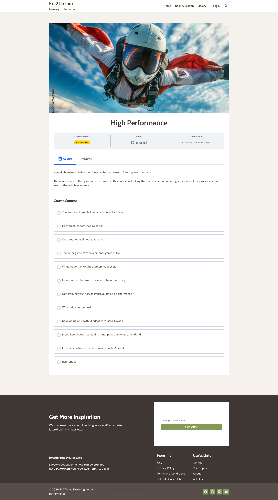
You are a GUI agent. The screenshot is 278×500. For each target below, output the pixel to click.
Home (167, 6)
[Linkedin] (219, 491)
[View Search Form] (226, 6)
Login (216, 6)
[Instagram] (212, 491)
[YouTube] (226, 491)
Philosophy (200, 468)
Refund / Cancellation (170, 479)
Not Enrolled (82, 142)
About (197, 473)
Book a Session (184, 6)
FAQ (159, 462)
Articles (198, 479)
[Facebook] (205, 491)
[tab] (65, 158)
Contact (198, 462)
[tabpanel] (139, 179)
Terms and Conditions (171, 473)
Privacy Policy (166, 468)
